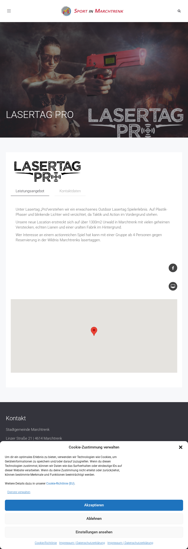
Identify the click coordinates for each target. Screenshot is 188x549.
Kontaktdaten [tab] (70, 191)
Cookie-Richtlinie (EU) (60, 483)
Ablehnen (94, 518)
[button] (180, 447)
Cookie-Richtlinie (46, 543)
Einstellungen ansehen (94, 532)
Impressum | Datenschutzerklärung (82, 543)
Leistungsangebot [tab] (30, 191)
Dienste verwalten (18, 492)
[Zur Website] (94, 172)
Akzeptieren (94, 505)
